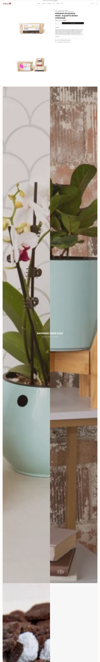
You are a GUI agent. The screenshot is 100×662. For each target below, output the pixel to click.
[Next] (96, 0)
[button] (39, 3)
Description (57, 27)
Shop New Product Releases (63, 10)
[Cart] (97, 3)
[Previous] (3, 0)
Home (56, 10)
